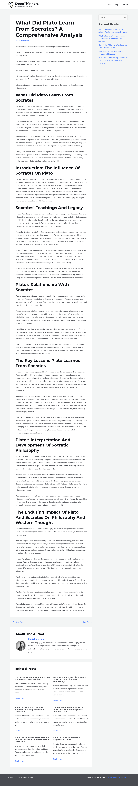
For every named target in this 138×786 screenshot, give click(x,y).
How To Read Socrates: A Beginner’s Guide (66, 738)
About (108, 5)
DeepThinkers (27, 4)
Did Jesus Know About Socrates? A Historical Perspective (32, 678)
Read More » (19, 699)
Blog (116, 5)
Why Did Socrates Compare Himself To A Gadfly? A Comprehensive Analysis (112, 38)
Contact (125, 5)
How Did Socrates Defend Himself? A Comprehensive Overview (29, 709)
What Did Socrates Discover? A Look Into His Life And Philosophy (69, 679)
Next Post (87, 622)
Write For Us (112, 777)
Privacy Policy (124, 777)
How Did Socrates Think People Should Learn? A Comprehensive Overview (32, 739)
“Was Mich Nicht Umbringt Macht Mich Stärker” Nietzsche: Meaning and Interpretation (113, 60)
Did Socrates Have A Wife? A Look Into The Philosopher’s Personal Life (68, 709)
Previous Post (17, 622)
